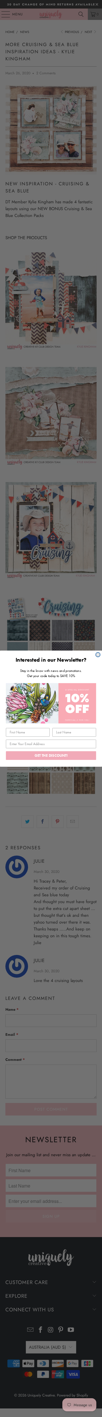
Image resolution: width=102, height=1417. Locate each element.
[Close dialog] (98, 654)
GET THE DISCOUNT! (51, 755)
